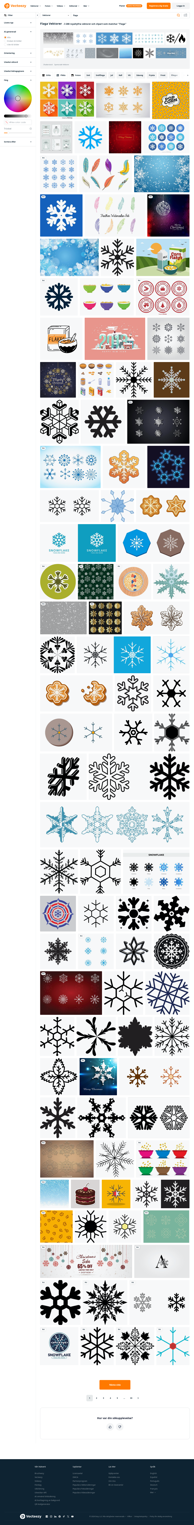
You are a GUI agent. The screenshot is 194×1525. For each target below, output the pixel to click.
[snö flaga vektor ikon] (153, 543)
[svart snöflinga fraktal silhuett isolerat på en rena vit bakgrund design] (58, 951)
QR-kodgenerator (42, 1504)
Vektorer (34, 6)
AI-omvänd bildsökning (45, 1496)
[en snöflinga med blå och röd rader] (172, 1346)
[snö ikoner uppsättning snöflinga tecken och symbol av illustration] (158, 1117)
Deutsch (153, 1485)
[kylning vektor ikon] (76, 732)
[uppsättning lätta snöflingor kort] (56, 137)
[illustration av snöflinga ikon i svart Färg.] (171, 732)
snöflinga (100, 75)
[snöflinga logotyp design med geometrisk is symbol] (78, 543)
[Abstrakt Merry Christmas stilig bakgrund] (168, 215)
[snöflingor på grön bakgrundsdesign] (95, 581)
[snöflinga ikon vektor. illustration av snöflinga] (100, 872)
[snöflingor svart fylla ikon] (60, 1302)
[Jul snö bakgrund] (54, 1194)
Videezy (38, 1481)
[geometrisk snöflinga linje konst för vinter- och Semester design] (172, 1036)
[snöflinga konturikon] (97, 1346)
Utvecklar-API (41, 1492)
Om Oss (112, 1481)
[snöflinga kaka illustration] (124, 467)
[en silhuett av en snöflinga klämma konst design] (105, 1302)
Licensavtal (78, 1473)
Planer (122, 6)
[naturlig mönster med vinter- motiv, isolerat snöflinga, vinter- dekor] (57, 654)
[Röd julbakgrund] (125, 137)
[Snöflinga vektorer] (70, 467)
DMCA (75, 1477)
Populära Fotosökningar (83, 1488)
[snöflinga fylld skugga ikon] (116, 1194)
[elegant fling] (98, 1076)
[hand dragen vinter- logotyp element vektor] (59, 1346)
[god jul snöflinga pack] (71, 993)
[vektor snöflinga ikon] (61, 215)
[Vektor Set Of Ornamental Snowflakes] (67, 1159)
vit (129, 75)
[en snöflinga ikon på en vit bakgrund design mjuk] (103, 422)
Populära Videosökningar (84, 1492)
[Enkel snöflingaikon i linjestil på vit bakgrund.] (58, 173)
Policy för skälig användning (161, 1516)
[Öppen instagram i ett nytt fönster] (51, 1516)
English (153, 1473)
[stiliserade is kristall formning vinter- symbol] (134, 951)
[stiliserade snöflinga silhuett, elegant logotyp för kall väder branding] (57, 1117)
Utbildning (39, 1488)
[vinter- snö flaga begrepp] (69, 257)
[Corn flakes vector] (162, 1159)
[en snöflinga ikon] (133, 693)
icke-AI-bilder (13, 44)
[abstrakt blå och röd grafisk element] (58, 913)
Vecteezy (38, 1477)
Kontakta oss (114, 1477)
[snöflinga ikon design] (154, 1076)
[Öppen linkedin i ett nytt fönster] (55, 1516)
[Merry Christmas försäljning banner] (86, 1261)
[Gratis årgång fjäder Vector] (105, 173)
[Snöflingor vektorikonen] (123, 100)
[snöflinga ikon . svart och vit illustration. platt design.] (96, 913)
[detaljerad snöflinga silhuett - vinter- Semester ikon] (117, 257)
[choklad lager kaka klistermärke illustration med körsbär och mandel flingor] (85, 1194)
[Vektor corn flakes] (162, 257)
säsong (139, 75)
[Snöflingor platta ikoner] (67, 100)
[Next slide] (185, 75)
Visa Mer (171, 53)
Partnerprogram (80, 1481)
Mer (85, 6)
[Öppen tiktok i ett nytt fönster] (64, 1516)
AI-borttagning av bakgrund (47, 1500)
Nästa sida (115, 1384)
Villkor (129, 1516)
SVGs (48, 75)
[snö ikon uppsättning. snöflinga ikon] (161, 1194)
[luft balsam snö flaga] (96, 951)
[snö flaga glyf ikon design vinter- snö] (134, 380)
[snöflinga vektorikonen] (58, 581)
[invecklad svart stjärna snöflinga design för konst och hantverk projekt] (101, 1117)
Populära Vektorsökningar (84, 1485)
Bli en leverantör (116, 1485)
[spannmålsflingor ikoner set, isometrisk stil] (96, 380)
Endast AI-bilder (14, 41)
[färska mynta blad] (58, 1076)
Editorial (73, 6)
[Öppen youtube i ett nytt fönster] (72, 1516)
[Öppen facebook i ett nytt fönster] (47, 1516)
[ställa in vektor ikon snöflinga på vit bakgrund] (114, 824)
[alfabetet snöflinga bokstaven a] (161, 1261)
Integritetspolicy (140, 1516)
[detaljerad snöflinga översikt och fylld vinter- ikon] (159, 1302)
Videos (60, 6)
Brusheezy (39, 1473)
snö (88, 75)
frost (163, 75)
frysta (152, 75)
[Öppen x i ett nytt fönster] (68, 1516)
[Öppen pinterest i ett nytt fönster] (60, 1516)
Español (153, 1477)
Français (154, 1488)
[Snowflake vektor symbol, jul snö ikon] (91, 137)
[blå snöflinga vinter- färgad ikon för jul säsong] (171, 654)
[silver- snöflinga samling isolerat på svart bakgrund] (158, 422)
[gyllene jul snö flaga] (105, 618)
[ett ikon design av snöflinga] (63, 777)
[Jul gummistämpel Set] (162, 297)
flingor (174, 75)
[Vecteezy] (15, 5)
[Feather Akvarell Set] (115, 215)
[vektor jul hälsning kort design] (58, 380)
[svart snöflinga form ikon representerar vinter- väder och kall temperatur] (171, 693)
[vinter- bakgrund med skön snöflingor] (161, 173)
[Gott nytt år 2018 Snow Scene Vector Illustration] (115, 339)
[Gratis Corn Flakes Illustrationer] (107, 297)
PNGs (63, 75)
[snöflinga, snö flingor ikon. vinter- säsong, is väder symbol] (69, 506)
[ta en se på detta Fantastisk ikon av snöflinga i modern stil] (125, 1226)
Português (154, 1481)
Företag (38, 1485)
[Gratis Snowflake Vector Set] (166, 137)
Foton (47, 6)
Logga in (181, 6)
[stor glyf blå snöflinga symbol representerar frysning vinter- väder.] (59, 422)
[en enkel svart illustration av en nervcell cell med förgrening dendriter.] (133, 732)
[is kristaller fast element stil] (90, 1226)
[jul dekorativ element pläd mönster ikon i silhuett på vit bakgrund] (135, 1036)
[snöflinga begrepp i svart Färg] (134, 913)
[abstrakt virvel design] (96, 1036)
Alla (9, 37)
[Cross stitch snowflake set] (166, 1226)
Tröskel (7, 128)
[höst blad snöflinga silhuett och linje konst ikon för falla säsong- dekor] (135, 1346)
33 (131, 1398)
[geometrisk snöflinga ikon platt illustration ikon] (167, 993)
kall (120, 75)
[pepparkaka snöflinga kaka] (76, 693)
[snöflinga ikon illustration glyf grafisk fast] (171, 913)
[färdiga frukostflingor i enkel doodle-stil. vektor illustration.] (61, 339)
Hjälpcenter (114, 1473)
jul (112, 75)
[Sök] (178, 15)
